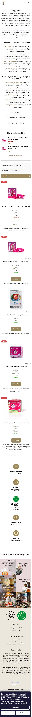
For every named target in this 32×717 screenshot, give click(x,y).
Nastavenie (15, 707)
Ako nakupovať (16, 640)
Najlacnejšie (19, 165)
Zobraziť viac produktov (15, 156)
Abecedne (14, 170)
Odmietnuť (8, 713)
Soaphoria (13, 31)
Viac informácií (20, 703)
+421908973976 (16, 630)
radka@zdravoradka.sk (16, 628)
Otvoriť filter (6, 176)
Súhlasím (23, 713)
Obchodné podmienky (16, 642)
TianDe (19, 31)
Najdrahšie (5, 170)
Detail (15, 224)
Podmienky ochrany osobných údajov (16, 644)
